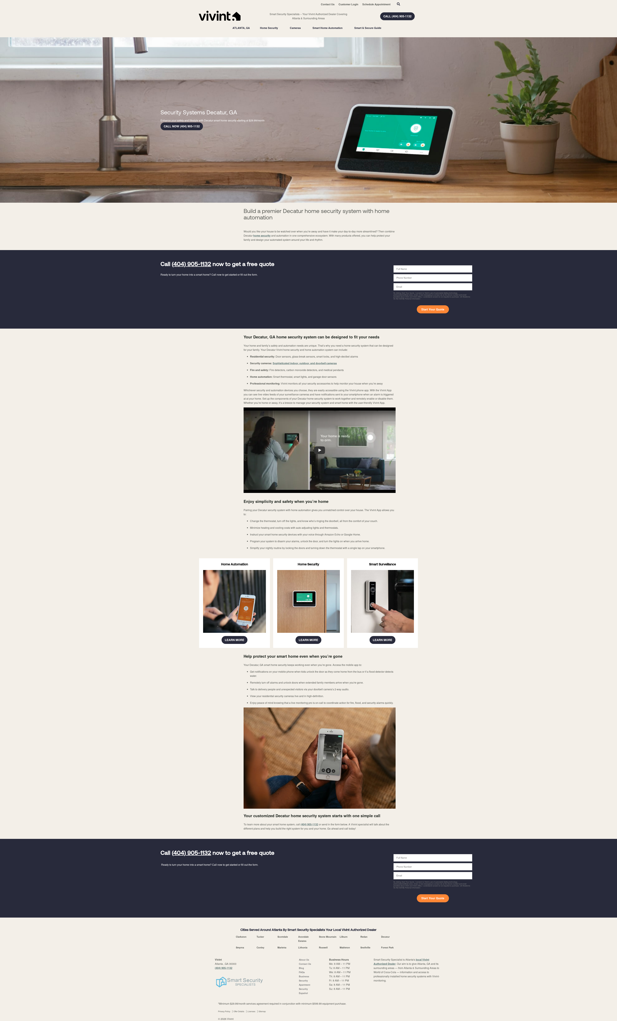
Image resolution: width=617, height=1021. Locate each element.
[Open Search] (398, 4)
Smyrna (240, 947)
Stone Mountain (327, 936)
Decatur (385, 936)
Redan (363, 936)
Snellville (365, 947)
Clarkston (241, 936)
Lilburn (344, 936)
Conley (260, 947)
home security (262, 235)
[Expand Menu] (279, 28)
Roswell (323, 947)
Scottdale (282, 936)
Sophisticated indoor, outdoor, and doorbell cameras (305, 363)
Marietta (281, 947)
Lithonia (302, 947)
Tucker (260, 936)
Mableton (345, 947)
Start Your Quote (432, 309)
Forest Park (387, 947)
